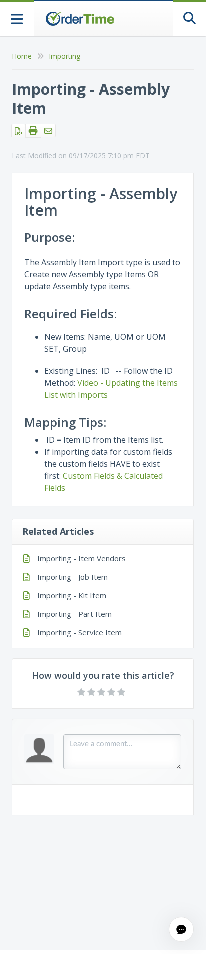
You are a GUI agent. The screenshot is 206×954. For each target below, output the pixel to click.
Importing (64, 56)
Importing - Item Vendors (82, 558)
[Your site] (80, 18)
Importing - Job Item (73, 577)
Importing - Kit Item (72, 595)
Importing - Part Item (75, 614)
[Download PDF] (19, 130)
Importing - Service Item (80, 632)
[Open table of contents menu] (17, 18)
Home (22, 56)
